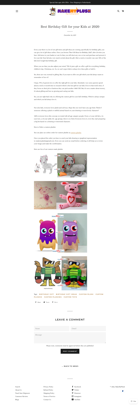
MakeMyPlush (120, 387)
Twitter (76, 390)
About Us (18, 390)
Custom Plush (86, 294)
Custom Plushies (53, 297)
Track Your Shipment (22, 393)
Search (17, 387)
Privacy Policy (48, 387)
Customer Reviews (21, 396)
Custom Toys (70, 297)
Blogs (17, 400)
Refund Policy (48, 390)
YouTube (77, 400)
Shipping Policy (48, 393)
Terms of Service (49, 396)
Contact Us (47, 400)
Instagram (77, 396)
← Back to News (70, 366)
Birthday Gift (46, 294)
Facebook (77, 387)
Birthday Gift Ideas (66, 294)
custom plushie (76, 133)
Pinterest (77, 393)
